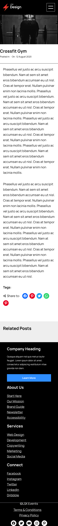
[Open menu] (51, 7)
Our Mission (15, 401)
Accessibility (16, 417)
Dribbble (13, 495)
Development (16, 440)
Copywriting (15, 445)
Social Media (16, 456)
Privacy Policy (29, 515)
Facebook (14, 473)
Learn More (29, 378)
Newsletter (15, 412)
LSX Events (30, 503)
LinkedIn (13, 490)
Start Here (14, 396)
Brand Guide (15, 407)
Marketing (14, 451)
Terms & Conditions (27, 510)
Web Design (15, 435)
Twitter (12, 484)
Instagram (14, 479)
